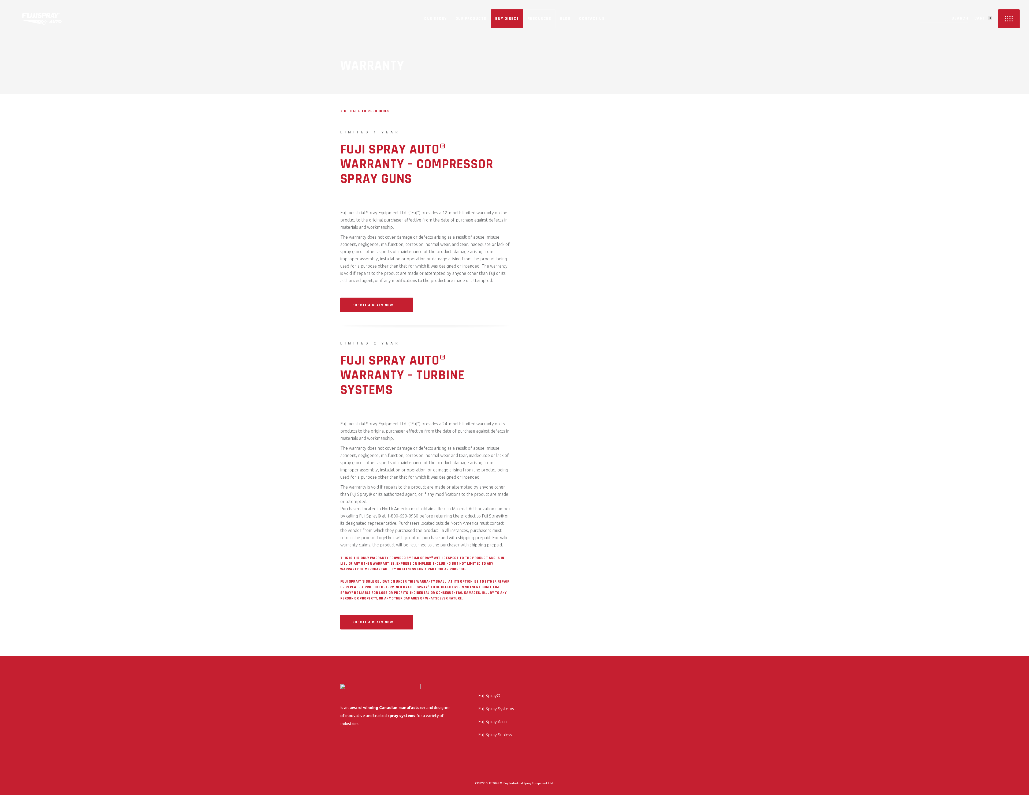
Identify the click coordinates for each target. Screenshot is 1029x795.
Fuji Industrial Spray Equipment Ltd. (529, 783)
